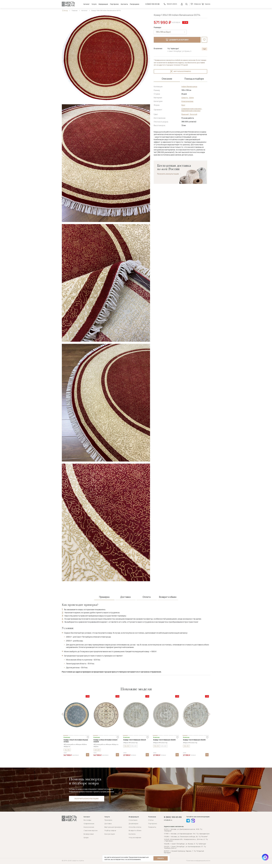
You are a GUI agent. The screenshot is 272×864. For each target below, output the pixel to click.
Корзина (207, 4)
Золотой (193, 114)
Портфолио (114, 4)
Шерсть (184, 97)
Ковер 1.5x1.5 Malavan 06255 (164, 740)
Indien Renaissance (189, 86)
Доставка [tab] (125, 597)
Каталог (86, 4)
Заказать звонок (172, 4)
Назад (65, 10)
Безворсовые (89, 834)
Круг (183, 105)
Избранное (197, 4)
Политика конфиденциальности (198, 861)
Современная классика (191, 108)
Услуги (94, 4)
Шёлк (191, 97)
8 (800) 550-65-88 (152, 4)
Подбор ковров (110, 830)
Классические (187, 101)
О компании (133, 820)
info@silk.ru (168, 820)
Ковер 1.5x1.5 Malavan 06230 (194, 740)
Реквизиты (152, 827)
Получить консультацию (168, 174)
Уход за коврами (135, 837)
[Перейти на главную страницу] (68, 4)
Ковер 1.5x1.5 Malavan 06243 (134, 740)
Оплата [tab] (147, 597)
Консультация (109, 834)
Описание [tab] (167, 78)
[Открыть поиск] (186, 4)
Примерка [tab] (104, 597)
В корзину (87, 754)
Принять (160, 858)
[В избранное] (204, 40)
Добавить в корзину (179, 40)
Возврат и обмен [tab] (167, 597)
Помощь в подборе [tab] (194, 78)
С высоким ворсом (90, 830)
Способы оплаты (135, 827)
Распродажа (134, 4)
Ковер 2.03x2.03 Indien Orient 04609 (105, 741)
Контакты (124, 4)
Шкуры (86, 837)
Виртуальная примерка (182, 71)
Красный (185, 114)
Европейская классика (190, 111)
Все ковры (87, 820)
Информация (103, 4)
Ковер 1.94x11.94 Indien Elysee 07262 (76, 741)
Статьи (151, 820)
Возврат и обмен (135, 830)
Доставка (108, 824)
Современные (89, 824)
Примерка (108, 820)
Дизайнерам (133, 824)
